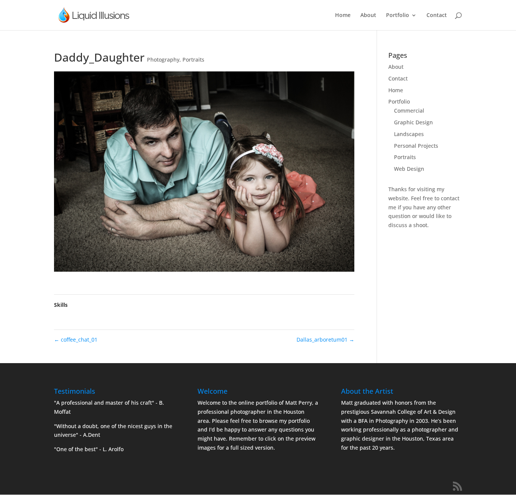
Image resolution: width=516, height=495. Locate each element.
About (368, 15)
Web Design (409, 168)
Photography (163, 59)
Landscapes (409, 134)
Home (343, 15)
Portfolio (397, 15)
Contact (436, 15)
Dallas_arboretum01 (325, 339)
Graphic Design (413, 122)
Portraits (193, 59)
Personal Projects (416, 145)
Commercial (409, 110)
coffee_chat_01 (75, 339)
